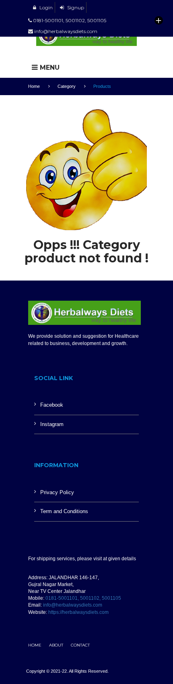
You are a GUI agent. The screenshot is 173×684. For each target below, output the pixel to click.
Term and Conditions (64, 511)
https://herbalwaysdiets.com (78, 612)
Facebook (51, 405)
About (56, 645)
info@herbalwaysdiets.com (72, 605)
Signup (75, 7)
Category (67, 86)
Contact (80, 645)
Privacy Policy (57, 492)
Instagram (52, 424)
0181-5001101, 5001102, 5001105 (83, 598)
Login (45, 7)
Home (34, 86)
